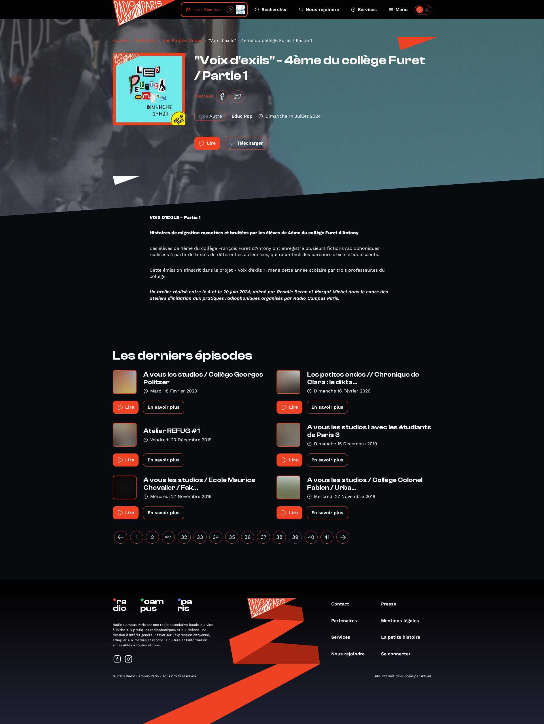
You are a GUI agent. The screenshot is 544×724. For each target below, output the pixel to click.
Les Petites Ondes (182, 40)
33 (200, 537)
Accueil (121, 40)
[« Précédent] (120, 537)
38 (279, 537)
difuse (426, 676)
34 (216, 537)
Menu (402, 9)
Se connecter (396, 654)
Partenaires (344, 620)
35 (232, 537)
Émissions (146, 40)
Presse (388, 604)
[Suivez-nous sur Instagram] (128, 659)
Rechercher (274, 9)
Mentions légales (400, 620)
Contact (340, 604)
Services (367, 9)
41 (327, 537)
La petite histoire (400, 637)
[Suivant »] (343, 537)
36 (248, 537)
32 (184, 537)
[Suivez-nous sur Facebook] (117, 659)
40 (311, 537)
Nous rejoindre (322, 9)
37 (263, 537)
